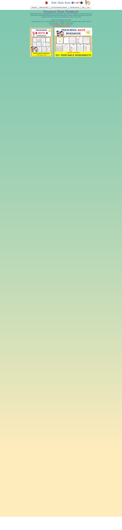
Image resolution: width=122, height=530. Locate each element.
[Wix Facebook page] (73, 3)
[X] (81, 3)
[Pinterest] (77, 3)
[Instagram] (79, 3)
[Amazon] (75, 3)
